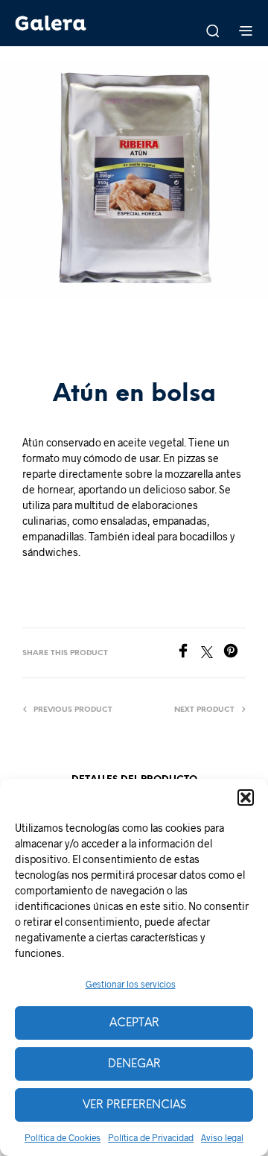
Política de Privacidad (151, 1137)
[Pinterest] (234, 653)
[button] (245, 797)
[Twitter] (212, 653)
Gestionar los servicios (131, 984)
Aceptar (134, 1023)
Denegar (134, 1064)
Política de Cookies (62, 1137)
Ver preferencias (134, 1105)
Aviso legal (222, 1137)
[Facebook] (188, 653)
